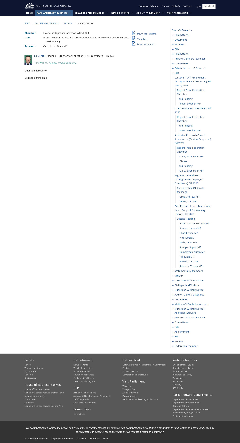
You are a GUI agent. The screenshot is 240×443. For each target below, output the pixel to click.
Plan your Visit (129, 395)
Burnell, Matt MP (188, 261)
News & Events (120, 12)
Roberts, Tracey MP (190, 266)
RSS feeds (178, 388)
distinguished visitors (187, 285)
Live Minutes (30, 399)
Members (29, 402)
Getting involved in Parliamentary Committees (144, 364)
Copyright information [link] (62, 438)
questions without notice (189, 280)
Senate (28, 364)
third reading (185, 98)
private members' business (190, 58)
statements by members (189, 270)
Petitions (126, 367)
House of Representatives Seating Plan (43, 405)
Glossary (177, 384)
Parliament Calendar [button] (149, 6)
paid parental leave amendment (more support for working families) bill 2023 (193, 210)
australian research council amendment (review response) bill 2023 (193, 139)
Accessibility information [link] (36, 438)
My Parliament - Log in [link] (183, 364)
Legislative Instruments (84, 402)
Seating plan (30, 378)
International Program (84, 381)
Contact (165, 6)
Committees (79, 413)
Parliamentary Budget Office (186, 412)
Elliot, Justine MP (188, 233)
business (180, 44)
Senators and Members (89, 12)
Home (29, 12)
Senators (28, 374)
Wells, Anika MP (188, 242)
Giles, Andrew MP (189, 196)
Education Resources (83, 374)
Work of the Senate (34, 367)
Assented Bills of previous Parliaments (92, 395)
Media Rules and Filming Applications (140, 399)
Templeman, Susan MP (192, 251)
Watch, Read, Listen (82, 367)
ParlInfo (176, 6)
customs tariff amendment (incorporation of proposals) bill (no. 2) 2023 (193, 81)
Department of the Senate (185, 399)
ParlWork (187, 6)
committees (181, 34)
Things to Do (128, 389)
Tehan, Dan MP (188, 201)
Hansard (68, 23)
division (183, 161)
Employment (179, 378)
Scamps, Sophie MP (190, 247)
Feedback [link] (95, 438)
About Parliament (148, 12)
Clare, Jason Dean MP (191, 156)
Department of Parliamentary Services (191, 409)
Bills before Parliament (84, 392)
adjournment (182, 331)
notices (179, 341)
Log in (198, 6)
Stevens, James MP (190, 228)
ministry (179, 275)
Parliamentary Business (52, 12)
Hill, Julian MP (186, 256)
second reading (186, 218)
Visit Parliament (177, 12)
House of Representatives (37, 389)
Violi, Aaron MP (187, 237)
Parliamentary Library (83, 378)
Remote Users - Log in (183, 367)
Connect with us (130, 371)
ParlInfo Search (180, 371)
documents (181, 39)
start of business (182, 30)
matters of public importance (191, 304)
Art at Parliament (130, 392)
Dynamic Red (30, 371)
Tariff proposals (81, 399)
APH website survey (182, 374)
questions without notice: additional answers (189, 310)
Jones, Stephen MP (190, 103)
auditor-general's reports (189, 294)
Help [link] (105, 438)
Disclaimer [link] (82, 438)
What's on (127, 385)
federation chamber (186, 345)
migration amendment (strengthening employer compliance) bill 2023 (189, 179)
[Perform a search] (213, 6)
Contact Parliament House (135, 374)
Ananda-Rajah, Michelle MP (194, 223)
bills (177, 49)
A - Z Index (178, 381)
